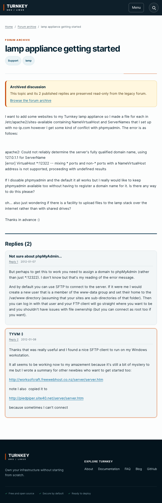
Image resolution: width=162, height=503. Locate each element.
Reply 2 (14, 339)
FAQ (128, 469)
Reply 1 (13, 261)
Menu (136, 7)
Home (9, 26)
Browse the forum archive (30, 100)
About (88, 469)
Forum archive (27, 26)
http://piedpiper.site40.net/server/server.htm (46, 398)
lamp (29, 60)
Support (13, 60)
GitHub (152, 469)
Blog (139, 469)
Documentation (109, 469)
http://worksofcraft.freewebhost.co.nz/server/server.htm (56, 379)
